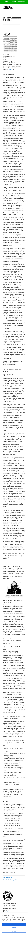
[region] (14, 923)
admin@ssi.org (7, 911)
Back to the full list (7, 877)
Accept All (14, 924)
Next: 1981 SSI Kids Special (10, 880)
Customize (14, 927)
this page (10, 69)
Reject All (14, 931)
